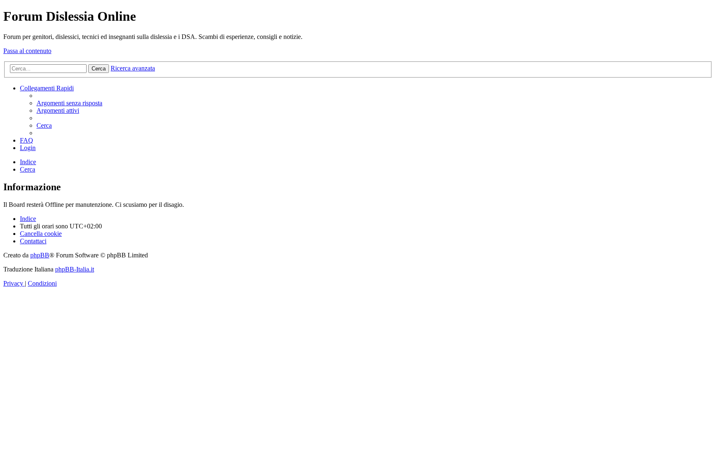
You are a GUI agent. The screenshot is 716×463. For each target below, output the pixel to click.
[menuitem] (69, 103)
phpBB (39, 255)
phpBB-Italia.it (74, 269)
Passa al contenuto (27, 50)
